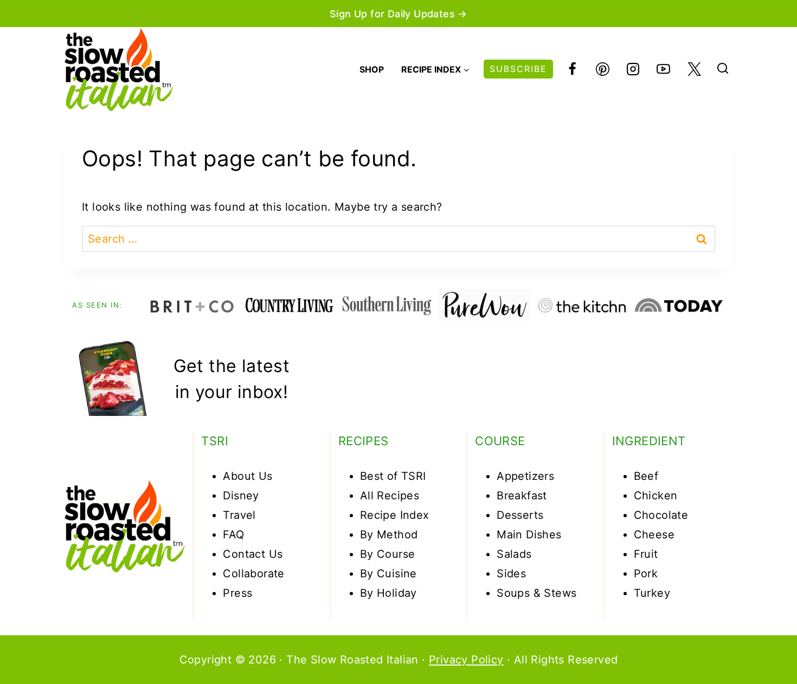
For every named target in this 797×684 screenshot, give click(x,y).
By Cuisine (388, 573)
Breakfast (522, 495)
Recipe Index (394, 515)
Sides (511, 573)
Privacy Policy (466, 659)
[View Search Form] (722, 69)
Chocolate (661, 515)
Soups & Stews (536, 593)
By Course (387, 554)
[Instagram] (633, 69)
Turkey (652, 593)
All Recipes (389, 495)
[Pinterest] (602, 69)
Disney (241, 495)
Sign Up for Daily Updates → (398, 13)
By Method (389, 534)
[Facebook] (572, 69)
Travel (239, 515)
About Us (247, 476)
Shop (371, 69)
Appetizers (525, 476)
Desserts (520, 515)
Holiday (397, 593)
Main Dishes (529, 534)
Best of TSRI (393, 476)
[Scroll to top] (749, 642)
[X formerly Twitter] (694, 69)
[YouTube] (663, 69)
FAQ (233, 534)
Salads (514, 554)
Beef (646, 476)
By (368, 593)
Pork (646, 573)
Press (237, 593)
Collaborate (253, 573)
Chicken (656, 495)
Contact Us (252, 554)
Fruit (646, 554)
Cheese (654, 534)
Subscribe (518, 68)
